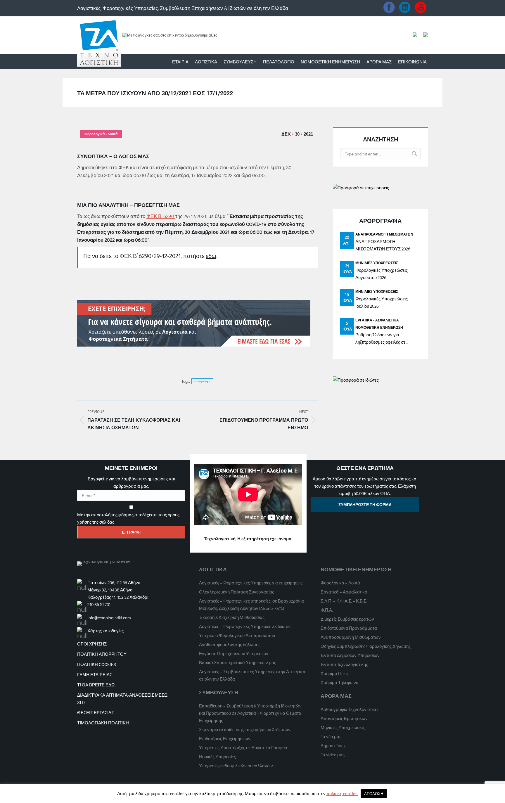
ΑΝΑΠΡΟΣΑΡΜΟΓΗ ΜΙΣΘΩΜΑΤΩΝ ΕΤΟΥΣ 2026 (382, 245)
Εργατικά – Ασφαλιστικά (344, 592)
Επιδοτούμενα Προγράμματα (349, 628)
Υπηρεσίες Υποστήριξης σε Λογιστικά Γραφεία (243, 747)
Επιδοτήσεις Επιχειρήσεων (224, 738)
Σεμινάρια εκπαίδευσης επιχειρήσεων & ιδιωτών (244, 729)
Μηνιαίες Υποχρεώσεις (376, 262)
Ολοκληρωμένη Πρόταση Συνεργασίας (236, 592)
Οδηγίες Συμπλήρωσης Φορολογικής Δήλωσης (366, 646)
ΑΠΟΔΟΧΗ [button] (373, 793)
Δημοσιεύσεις (333, 745)
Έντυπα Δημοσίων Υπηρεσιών (350, 655)
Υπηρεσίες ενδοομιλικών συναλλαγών (236, 766)
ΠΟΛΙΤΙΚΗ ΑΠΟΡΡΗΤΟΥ (102, 654)
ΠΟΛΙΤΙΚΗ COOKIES (96, 664)
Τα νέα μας (331, 736)
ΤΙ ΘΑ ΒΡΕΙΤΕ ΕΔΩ (96, 685)
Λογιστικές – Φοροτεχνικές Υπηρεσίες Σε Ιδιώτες (245, 626)
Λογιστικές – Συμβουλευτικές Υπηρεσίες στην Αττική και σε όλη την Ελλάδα (252, 675)
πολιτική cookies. (342, 793)
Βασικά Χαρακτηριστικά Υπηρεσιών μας (237, 662)
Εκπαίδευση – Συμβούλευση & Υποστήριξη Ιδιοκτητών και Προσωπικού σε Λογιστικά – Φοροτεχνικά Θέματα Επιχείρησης (250, 713)
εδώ (211, 255)
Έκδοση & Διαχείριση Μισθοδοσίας (231, 617)
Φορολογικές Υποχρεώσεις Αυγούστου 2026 (381, 273)
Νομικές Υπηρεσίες (217, 756)
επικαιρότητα (202, 381)
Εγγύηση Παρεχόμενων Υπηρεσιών (233, 653)
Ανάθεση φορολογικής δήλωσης (229, 644)
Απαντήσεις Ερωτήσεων (344, 718)
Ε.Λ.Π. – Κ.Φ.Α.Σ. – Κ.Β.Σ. (344, 601)
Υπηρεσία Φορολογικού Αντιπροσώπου (237, 635)
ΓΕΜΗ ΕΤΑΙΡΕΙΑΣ (94, 674)
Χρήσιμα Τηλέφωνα (340, 682)
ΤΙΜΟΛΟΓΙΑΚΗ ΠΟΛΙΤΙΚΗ (103, 723)
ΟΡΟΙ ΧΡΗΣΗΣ (92, 644)
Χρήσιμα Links (334, 673)
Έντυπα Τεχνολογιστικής (344, 664)
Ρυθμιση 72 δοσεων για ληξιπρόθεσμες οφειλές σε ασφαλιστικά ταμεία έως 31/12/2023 (380, 339)
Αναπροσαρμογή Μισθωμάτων (384, 234)
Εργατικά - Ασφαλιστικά (377, 320)
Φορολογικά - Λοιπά (100, 134)
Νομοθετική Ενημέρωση (379, 327)
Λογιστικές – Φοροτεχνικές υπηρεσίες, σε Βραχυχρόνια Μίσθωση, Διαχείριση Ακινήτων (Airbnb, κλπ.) (251, 604)
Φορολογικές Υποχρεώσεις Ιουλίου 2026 (381, 302)
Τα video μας (333, 754)
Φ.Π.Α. (327, 610)
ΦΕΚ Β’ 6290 (160, 216)
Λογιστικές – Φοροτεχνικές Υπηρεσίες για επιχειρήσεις (250, 583)
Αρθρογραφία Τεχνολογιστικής (350, 709)
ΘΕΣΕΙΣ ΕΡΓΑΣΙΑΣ (95, 712)
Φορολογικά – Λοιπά (340, 583)
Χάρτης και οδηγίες (105, 631)
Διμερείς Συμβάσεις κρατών (347, 619)
